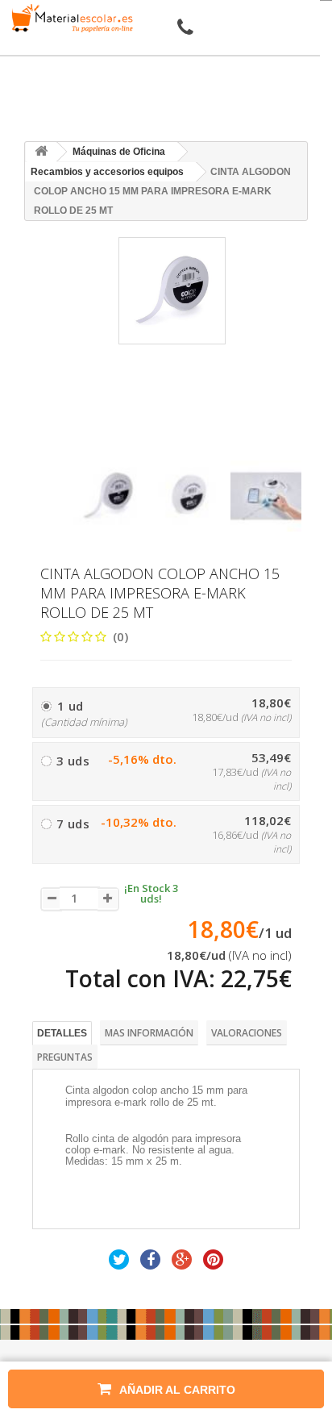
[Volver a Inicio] (41, 152)
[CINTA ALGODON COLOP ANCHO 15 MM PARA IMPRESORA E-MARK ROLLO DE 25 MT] (108, 496)
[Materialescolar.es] (69, 18)
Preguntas (65, 1057)
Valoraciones (246, 1033)
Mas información (149, 1033)
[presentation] (79, 446)
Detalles (62, 1033)
